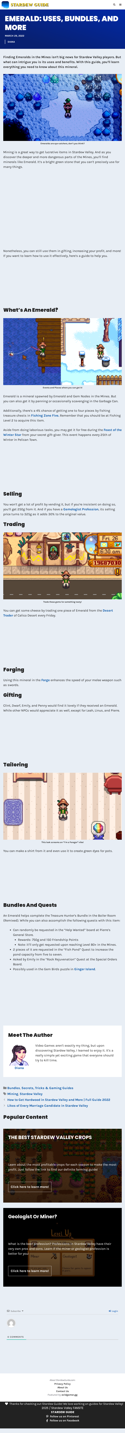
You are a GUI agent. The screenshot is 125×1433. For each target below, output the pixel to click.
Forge (46, 680)
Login (114, 1311)
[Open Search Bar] (114, 4)
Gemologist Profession (80, 509)
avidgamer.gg (69, 1394)
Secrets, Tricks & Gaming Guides (47, 1088)
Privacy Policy (62, 1383)
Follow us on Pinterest (64, 1416)
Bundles (13, 1088)
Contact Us (62, 1391)
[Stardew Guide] (5, 4)
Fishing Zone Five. (45, 415)
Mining (12, 1094)
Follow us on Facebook (64, 1420)
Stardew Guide (30, 4)
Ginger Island (84, 969)
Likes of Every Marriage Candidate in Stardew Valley (47, 1106)
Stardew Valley (31, 1094)
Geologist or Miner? (32, 1216)
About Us (62, 1387)
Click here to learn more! (30, 1187)
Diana (11, 41)
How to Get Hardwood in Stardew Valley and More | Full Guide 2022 (58, 1100)
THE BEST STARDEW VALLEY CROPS (50, 1137)
